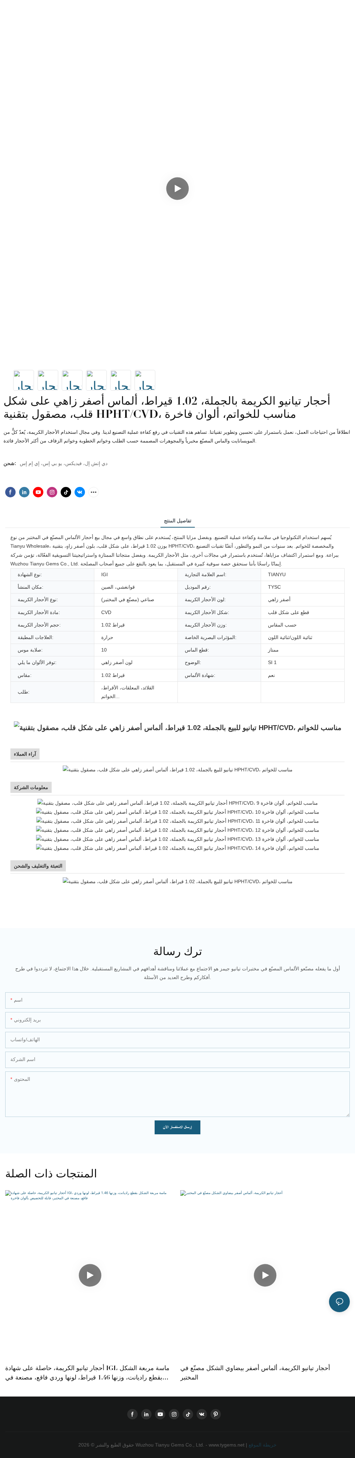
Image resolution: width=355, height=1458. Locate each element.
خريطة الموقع (262, 1445)
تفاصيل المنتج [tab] (177, 520)
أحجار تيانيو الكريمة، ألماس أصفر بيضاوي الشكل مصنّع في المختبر (255, 1372)
